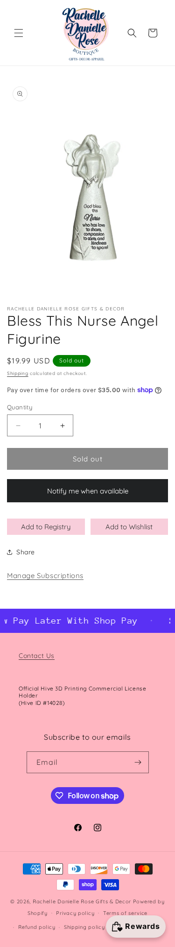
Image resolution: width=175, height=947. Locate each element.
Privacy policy (75, 913)
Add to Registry (46, 526)
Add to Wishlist (129, 526)
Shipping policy (84, 927)
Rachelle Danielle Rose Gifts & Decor (82, 901)
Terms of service (125, 913)
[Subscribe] (138, 762)
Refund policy (36, 927)
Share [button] (25, 552)
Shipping (17, 373)
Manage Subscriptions (45, 575)
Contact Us (37, 655)
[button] (18, 33)
